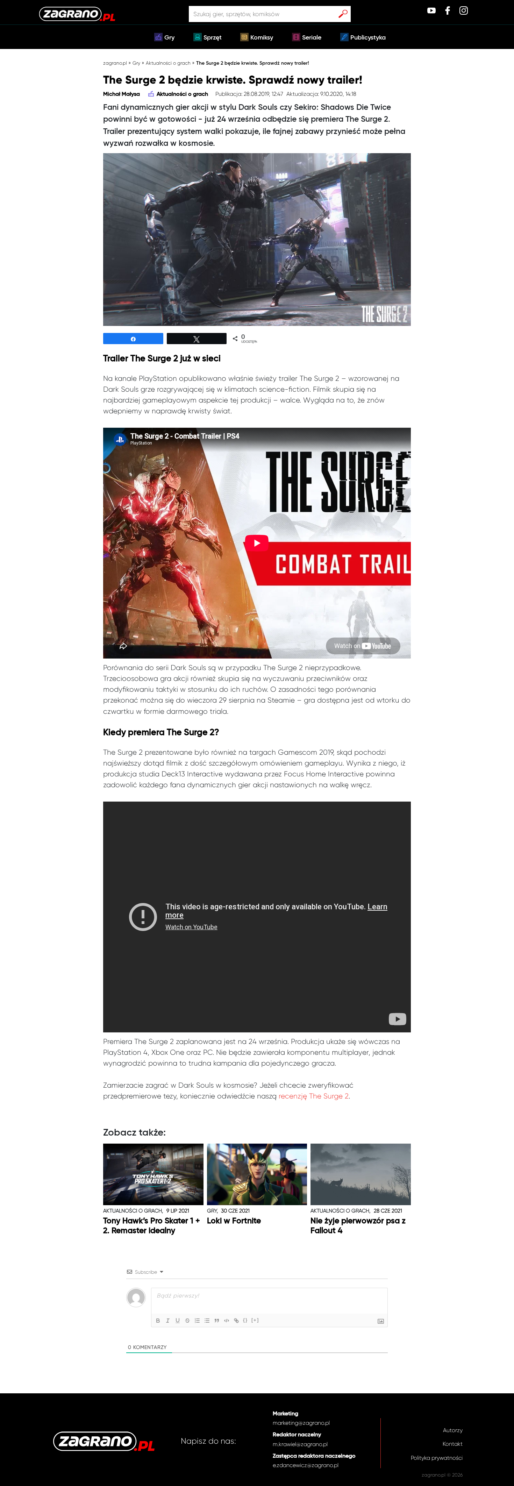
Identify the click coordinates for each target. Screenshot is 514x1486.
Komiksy (261, 38)
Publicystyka (368, 38)
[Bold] (158, 1320)
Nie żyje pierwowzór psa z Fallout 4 (358, 1226)
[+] (255, 1320)
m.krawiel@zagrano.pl (300, 1444)
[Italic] (168, 1320)
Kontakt (453, 1444)
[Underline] (178, 1320)
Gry (169, 38)
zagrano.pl (115, 63)
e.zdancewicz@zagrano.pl (305, 1465)
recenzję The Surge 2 (314, 1096)
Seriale (311, 38)
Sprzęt (213, 38)
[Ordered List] (197, 1320)
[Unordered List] (207, 1320)
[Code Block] (226, 1320)
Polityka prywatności (437, 1458)
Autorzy (453, 1430)
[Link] (236, 1320)
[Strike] (187, 1320)
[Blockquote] (217, 1320)
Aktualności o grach (168, 63)
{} (245, 1320)
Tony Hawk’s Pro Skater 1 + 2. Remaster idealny (151, 1226)
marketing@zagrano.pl (301, 1423)
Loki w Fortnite (234, 1221)
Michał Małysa (121, 94)
